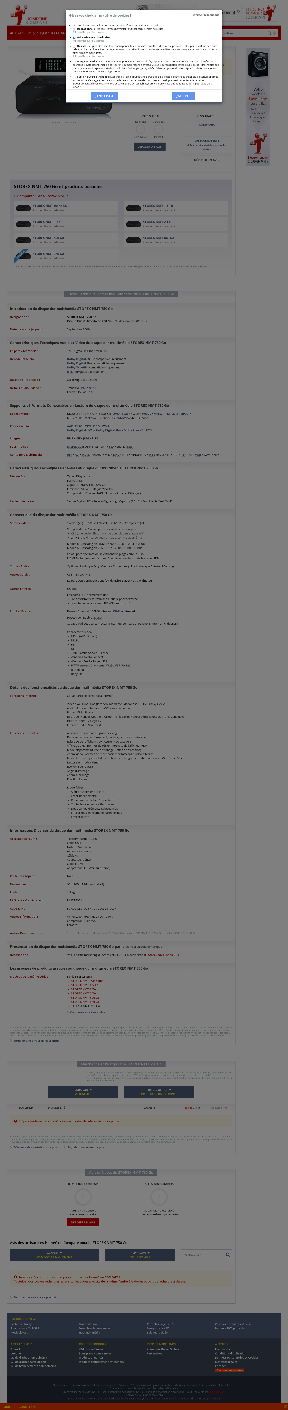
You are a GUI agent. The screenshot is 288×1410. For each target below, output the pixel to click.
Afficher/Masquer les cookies (88, 32)
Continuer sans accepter (206, 14)
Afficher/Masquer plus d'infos (88, 40)
